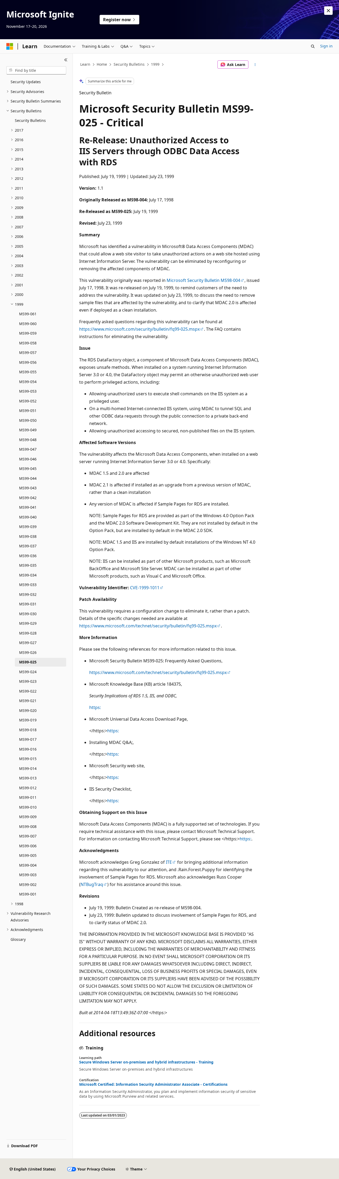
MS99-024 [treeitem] (28, 671)
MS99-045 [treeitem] (28, 468)
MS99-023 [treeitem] (28, 681)
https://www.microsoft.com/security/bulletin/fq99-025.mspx (139, 329)
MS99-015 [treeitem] (28, 758)
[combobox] (36, 70)
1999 (155, 64)
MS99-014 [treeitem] (28, 768)
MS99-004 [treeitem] (28, 865)
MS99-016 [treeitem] (28, 749)
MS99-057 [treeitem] (28, 352)
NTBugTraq (92, 884)
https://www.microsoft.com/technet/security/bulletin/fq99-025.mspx (148, 626)
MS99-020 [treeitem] (28, 710)
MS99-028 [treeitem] (28, 633)
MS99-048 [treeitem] (28, 439)
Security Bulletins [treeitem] (30, 120)
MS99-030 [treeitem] (28, 613)
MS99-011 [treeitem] (28, 797)
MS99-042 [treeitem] (28, 497)
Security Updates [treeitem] (26, 81)
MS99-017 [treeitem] (28, 739)
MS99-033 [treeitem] (28, 584)
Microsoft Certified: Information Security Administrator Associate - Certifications (153, 1084)
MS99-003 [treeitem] (28, 874)
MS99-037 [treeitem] (28, 545)
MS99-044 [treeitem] (28, 478)
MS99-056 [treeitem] (28, 362)
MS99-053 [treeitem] (28, 391)
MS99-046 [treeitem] (28, 459)
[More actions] (255, 64)
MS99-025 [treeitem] (28, 661)
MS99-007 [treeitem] (28, 836)
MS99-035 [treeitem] (28, 565)
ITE (169, 862)
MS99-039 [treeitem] (28, 526)
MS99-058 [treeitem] (28, 342)
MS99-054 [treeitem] (28, 381)
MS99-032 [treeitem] (28, 594)
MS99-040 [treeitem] (28, 517)
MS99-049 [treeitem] (28, 429)
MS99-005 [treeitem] (28, 855)
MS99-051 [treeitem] (28, 410)
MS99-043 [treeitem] (28, 487)
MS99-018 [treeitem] (28, 729)
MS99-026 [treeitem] (28, 652)
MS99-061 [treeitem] (28, 313)
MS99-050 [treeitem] (28, 420)
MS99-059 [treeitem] (28, 333)
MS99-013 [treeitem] (28, 778)
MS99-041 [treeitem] (28, 507)
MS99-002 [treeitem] (28, 884)
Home (102, 64)
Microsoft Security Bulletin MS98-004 (203, 280)
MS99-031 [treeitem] (28, 603)
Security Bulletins (129, 64)
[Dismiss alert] (328, 10)
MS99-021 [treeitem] (28, 700)
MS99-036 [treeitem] (28, 555)
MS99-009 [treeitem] (28, 816)
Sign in (326, 45)
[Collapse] (65, 60)
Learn (85, 64)
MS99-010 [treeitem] (28, 807)
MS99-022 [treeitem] (28, 691)
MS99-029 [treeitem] (28, 623)
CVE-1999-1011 (144, 588)
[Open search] (312, 46)
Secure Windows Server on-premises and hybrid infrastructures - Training (146, 1062)
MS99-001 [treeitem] (28, 894)
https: (95, 707)
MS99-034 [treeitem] (28, 575)
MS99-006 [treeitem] (28, 845)
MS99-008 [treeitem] (28, 826)
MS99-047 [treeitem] (28, 449)
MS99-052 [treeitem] (28, 401)
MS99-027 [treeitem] (28, 642)
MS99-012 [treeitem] (28, 787)
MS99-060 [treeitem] (28, 323)
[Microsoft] (9, 46)
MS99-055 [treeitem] (28, 371)
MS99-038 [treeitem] (28, 536)
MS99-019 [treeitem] (28, 720)
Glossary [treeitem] (18, 939)
